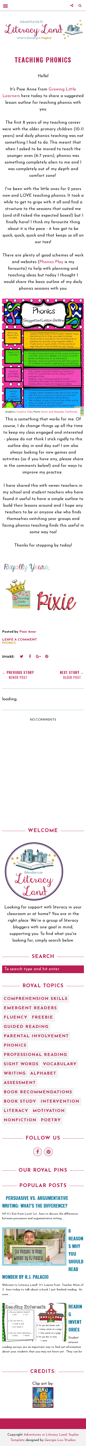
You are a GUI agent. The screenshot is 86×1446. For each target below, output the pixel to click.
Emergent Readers (30, 1008)
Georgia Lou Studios (60, 1440)
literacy (16, 1111)
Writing (15, 1073)
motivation (49, 1111)
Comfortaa (71, 412)
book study (20, 1101)
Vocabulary (60, 1064)
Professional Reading (35, 1055)
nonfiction (20, 1120)
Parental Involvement (36, 1036)
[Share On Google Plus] (38, 656)
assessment (20, 1083)
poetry (51, 1120)
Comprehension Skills (36, 999)
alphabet (43, 1073)
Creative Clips (24, 412)
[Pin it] (46, 656)
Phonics (9, 643)
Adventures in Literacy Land (45, 1434)
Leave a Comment (19, 639)
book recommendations (38, 1092)
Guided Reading (26, 1027)
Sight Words (21, 1064)
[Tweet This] (21, 656)
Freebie (42, 1017)
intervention (60, 1101)
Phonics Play (51, 262)
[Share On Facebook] (30, 656)
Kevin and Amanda (52, 412)
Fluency (16, 1017)
